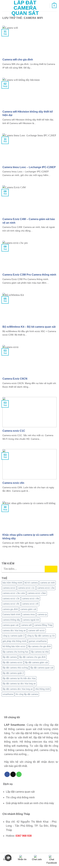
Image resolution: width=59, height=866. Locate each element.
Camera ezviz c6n (13, 482)
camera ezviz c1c (26, 588)
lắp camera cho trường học (16, 652)
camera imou (29, 614)
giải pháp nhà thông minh (14, 641)
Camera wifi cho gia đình (17, 59)
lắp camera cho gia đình (39, 646)
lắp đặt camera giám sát (36, 662)
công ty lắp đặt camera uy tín (41, 636)
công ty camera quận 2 (13, 636)
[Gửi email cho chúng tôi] (13, 774)
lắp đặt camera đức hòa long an (18, 689)
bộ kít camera (31, 582)
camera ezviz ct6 (30, 604)
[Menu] (4, 6)
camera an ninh (47, 582)
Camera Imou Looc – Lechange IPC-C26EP (29, 167)
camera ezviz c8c (11, 604)
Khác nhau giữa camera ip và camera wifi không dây (27, 536)
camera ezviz (9, 588)
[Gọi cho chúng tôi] (19, 774)
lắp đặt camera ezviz (12, 662)
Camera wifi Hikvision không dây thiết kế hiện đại (27, 113)
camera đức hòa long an (14, 630)
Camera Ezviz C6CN (14, 378)
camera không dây (11, 620)
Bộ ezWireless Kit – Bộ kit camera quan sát (29, 326)
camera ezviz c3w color (14, 593)
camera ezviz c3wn (37, 593)
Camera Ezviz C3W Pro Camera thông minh (29, 274)
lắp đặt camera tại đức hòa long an (19, 683)
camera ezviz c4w (30, 598)
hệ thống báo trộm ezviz (14, 646)
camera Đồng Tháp (43, 625)
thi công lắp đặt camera (27, 694)
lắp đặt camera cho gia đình (32, 657)
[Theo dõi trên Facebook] (7, 774)
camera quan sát (11, 625)
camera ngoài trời (31, 620)
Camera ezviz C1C (13, 430)
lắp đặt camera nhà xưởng (15, 667)
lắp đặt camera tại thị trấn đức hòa (19, 678)
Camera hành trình (11, 614)
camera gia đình (10, 609)
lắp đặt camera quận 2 (13, 673)
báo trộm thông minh (12, 582)
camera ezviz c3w (45, 588)
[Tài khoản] (45, 5)
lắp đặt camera (10, 657)
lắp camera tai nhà (40, 652)
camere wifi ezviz (36, 630)
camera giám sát (28, 609)
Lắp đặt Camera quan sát (25, 8)
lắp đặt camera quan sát (41, 667)
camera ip (42, 614)
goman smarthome (38, 641)
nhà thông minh (42, 689)
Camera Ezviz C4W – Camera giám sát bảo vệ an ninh (28, 221)
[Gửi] (51, 569)
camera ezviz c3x (11, 598)
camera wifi (26, 625)
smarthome (8, 694)
